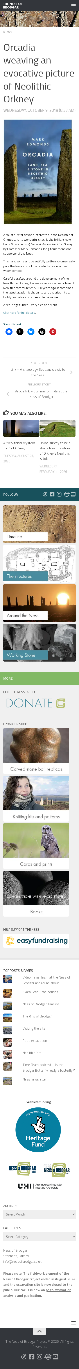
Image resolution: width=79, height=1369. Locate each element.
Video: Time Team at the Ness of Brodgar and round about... (46, 980)
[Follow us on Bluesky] (45, 494)
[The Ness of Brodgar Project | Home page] (16, 5)
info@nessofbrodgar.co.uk (22, 1261)
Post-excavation (35, 1040)
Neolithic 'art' (32, 1052)
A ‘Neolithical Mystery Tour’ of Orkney (19, 445)
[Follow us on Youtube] (73, 494)
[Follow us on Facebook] (52, 494)
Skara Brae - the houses (40, 991)
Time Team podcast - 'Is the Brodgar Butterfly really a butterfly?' (49, 1067)
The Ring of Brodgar (37, 1016)
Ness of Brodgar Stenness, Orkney (16, 1253)
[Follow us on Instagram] (59, 494)
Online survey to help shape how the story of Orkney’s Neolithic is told (55, 450)
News (7, 31)
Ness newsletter (35, 1079)
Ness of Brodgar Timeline (41, 1004)
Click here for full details (19, 312)
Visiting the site (34, 1028)
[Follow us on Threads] (66, 494)
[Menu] (73, 5)
